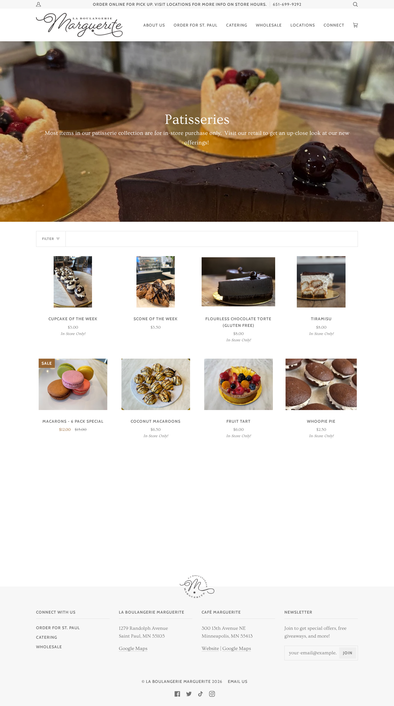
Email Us (237, 681)
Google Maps (133, 648)
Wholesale (49, 646)
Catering (46, 637)
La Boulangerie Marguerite (178, 681)
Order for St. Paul (58, 627)
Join (347, 653)
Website (210, 648)
